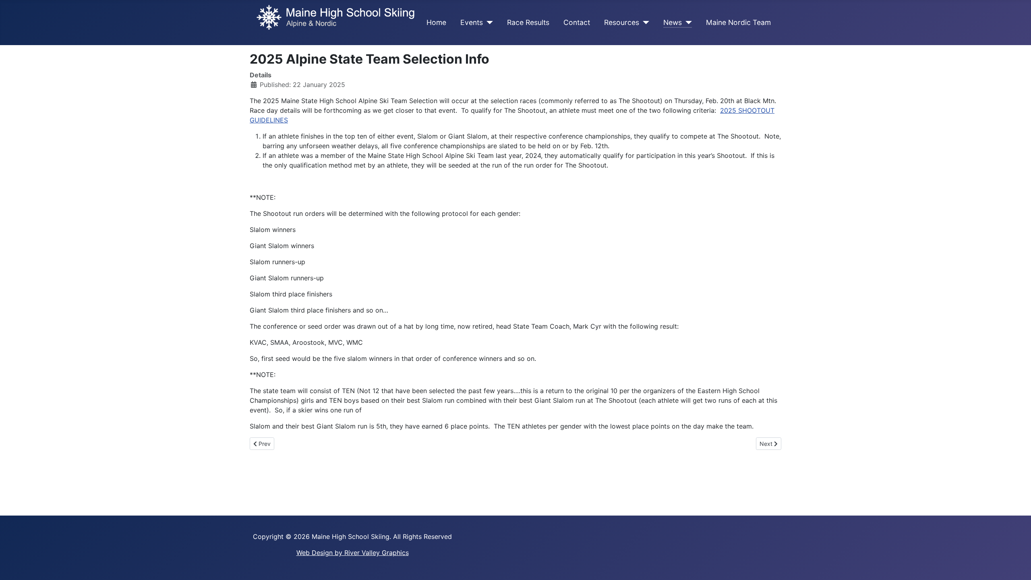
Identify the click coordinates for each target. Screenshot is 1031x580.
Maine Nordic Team (738, 22)
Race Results (528, 22)
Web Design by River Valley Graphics (352, 553)
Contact (576, 22)
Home (436, 22)
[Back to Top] (1017, 565)
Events (471, 22)
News (672, 22)
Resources (621, 22)
